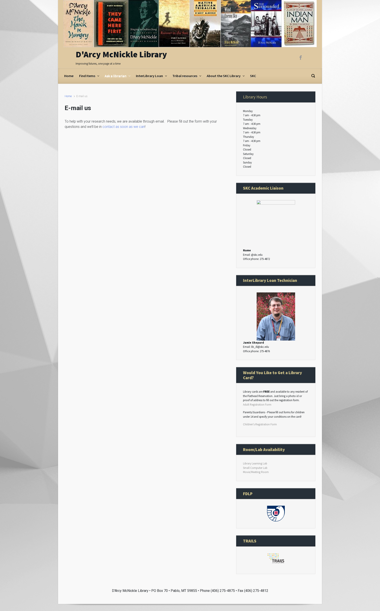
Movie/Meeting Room (256, 472)
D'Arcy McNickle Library (121, 54)
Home (68, 96)
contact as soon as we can (123, 127)
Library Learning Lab (255, 463)
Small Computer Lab (255, 468)
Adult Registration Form (257, 404)
